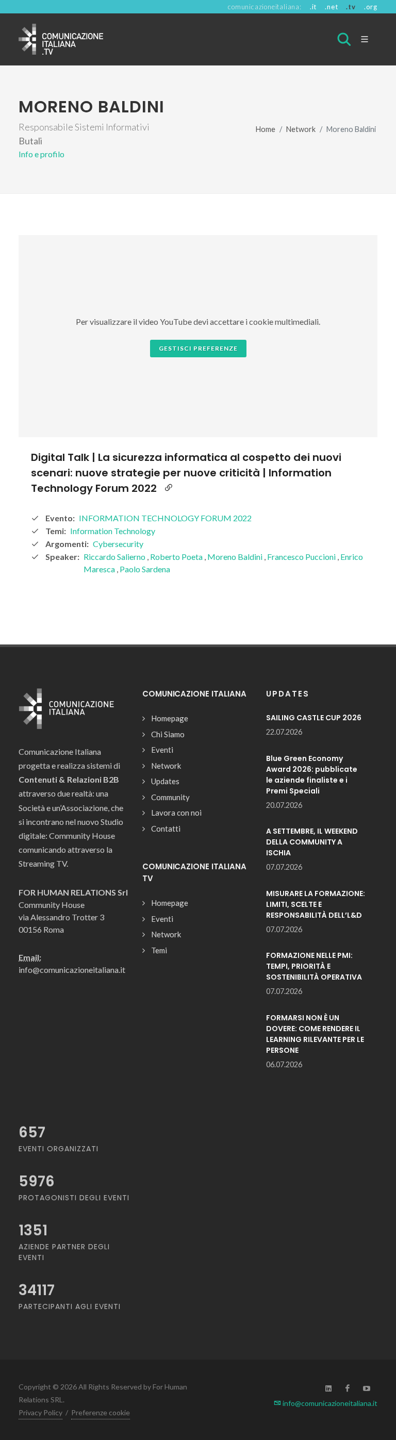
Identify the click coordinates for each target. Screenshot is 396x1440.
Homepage (169, 718)
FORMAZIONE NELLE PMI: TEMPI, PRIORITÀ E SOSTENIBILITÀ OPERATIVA (314, 966)
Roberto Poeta (177, 556)
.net (331, 7)
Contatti (165, 828)
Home (265, 129)
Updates (165, 781)
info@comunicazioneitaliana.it (329, 1403)
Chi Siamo (168, 734)
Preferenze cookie (100, 1412)
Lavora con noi (176, 812)
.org (370, 7)
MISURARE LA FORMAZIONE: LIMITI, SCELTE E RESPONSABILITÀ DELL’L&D (315, 904)
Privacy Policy (40, 1412)
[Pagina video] (168, 488)
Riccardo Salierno (115, 556)
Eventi (162, 749)
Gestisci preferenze (198, 348)
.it (313, 7)
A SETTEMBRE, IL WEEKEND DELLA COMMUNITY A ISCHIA (312, 842)
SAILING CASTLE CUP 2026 (313, 718)
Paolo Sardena (145, 569)
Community (170, 797)
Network (301, 129)
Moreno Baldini (235, 556)
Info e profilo (41, 154)
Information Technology (112, 531)
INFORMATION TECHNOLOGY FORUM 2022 (165, 518)
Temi (159, 950)
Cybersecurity (118, 544)
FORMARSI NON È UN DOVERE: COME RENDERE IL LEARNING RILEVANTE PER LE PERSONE (315, 1034)
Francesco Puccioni (302, 556)
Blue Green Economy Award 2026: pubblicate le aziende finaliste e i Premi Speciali (311, 774)
